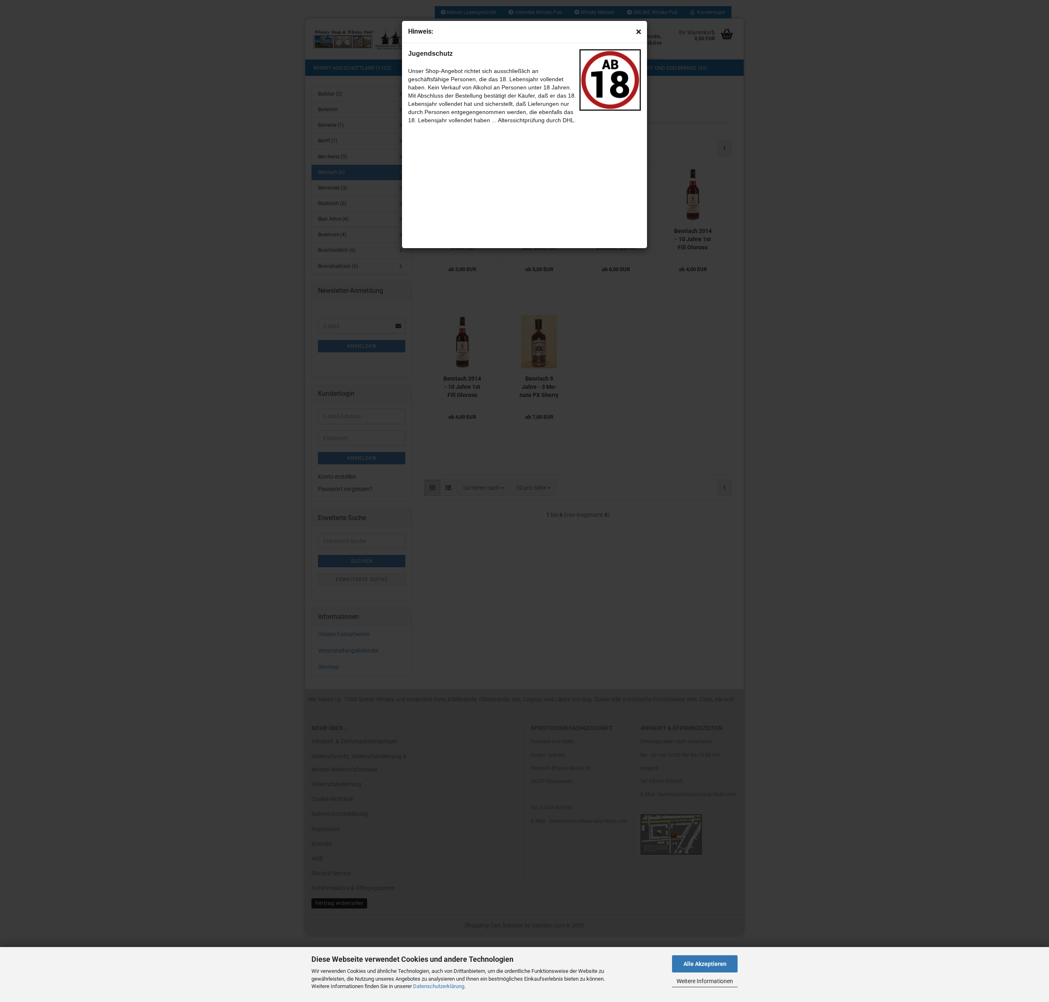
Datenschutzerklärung (438, 986)
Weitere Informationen (705, 981)
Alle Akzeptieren (705, 964)
